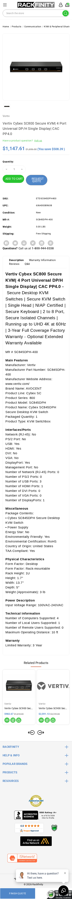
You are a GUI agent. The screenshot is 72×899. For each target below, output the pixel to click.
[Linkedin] (41, 243)
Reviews (14, 264)
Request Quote (38, 180)
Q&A (27, 264)
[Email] (15, 243)
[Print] (24, 243)
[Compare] (13, 720)
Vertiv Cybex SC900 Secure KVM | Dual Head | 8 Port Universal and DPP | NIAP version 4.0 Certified (53, 708)
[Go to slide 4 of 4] (31, 732)
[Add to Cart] (18, 720)
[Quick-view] (7, 720)
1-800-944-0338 (43, 248)
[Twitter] (33, 243)
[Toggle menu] (5, 5)
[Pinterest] (50, 243)
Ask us (38, 140)
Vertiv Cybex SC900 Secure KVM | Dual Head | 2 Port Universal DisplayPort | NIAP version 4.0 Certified (18, 708)
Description (16, 260)
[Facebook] (6, 243)
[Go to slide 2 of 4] (40, 732)
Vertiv (6, 116)
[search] (65, 13)
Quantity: (8, 161)
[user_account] (60, 5)
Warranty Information (42, 260)
